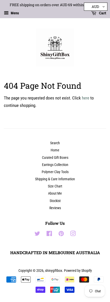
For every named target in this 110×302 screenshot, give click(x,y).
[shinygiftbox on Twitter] (37, 234)
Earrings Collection (55, 165)
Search (55, 143)
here (85, 97)
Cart (102, 12)
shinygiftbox (53, 271)
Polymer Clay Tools (55, 172)
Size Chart (55, 186)
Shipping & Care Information (55, 179)
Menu (14, 13)
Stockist (55, 201)
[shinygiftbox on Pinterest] (61, 234)
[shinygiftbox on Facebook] (49, 234)
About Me (55, 193)
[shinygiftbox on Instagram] (73, 234)
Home (55, 150)
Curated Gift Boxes (55, 157)
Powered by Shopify (78, 271)
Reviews (55, 208)
